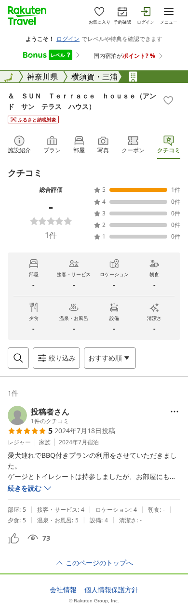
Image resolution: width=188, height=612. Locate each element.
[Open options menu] (174, 411)
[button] (38, 415)
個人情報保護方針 (111, 590)
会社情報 (63, 590)
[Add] (168, 100)
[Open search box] (18, 358)
